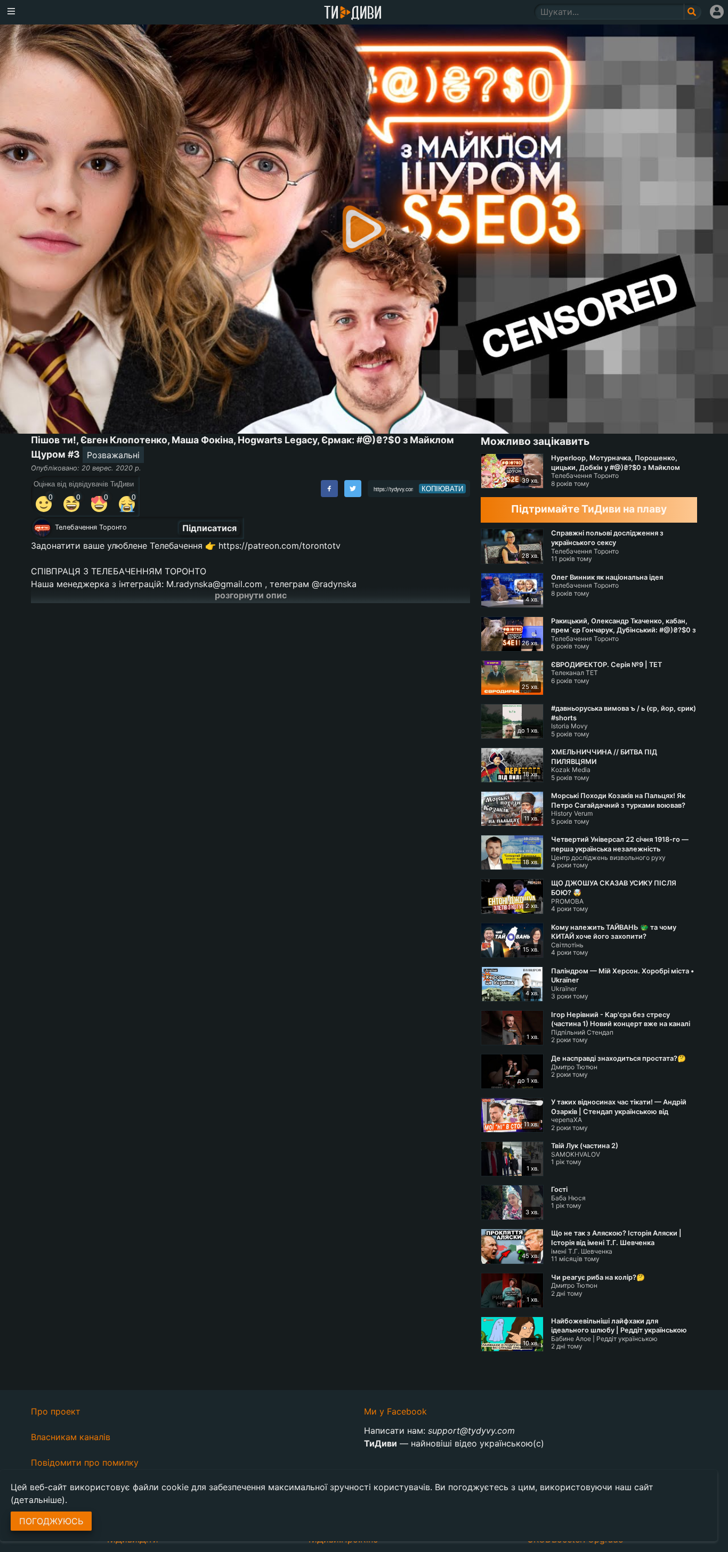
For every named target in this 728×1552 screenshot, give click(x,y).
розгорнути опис (251, 595)
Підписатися (209, 528)
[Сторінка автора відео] (42, 528)
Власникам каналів (70, 1437)
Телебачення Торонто (91, 527)
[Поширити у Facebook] (329, 488)
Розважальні (113, 455)
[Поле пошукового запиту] (692, 12)
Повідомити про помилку (85, 1462)
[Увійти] (717, 12)
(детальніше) (38, 1499)
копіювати (442, 488)
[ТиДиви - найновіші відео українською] (352, 14)
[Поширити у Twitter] (352, 488)
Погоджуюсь (51, 1521)
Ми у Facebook (395, 1411)
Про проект (55, 1411)
